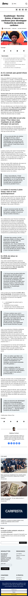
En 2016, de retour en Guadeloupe (13, 67)
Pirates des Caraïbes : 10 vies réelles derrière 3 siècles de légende (12, 499)
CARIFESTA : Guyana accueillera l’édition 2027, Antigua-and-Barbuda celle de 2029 (12, 521)
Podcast (18, 557)
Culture (19, 28)
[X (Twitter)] (16, 9)
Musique (3, 577)
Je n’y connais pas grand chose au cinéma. (14, 58)
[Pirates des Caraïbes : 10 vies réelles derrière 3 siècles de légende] (14, 489)
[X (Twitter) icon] (14, 443)
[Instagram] (20, 9)
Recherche (23, 542)
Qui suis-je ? (19, 577)
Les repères (19, 553)
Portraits (24, 28)
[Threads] (23, 9)
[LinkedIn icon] (11, 443)
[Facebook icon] (9, 443)
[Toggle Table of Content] (24, 56)
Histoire (2, 579)
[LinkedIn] (24, 51)
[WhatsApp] (4, 51)
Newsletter (19, 559)
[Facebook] (10, 51)
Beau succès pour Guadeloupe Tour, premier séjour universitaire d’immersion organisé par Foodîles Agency (13, 476)
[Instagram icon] (17, 443)
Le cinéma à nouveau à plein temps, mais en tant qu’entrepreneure (15, 65)
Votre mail (3, 563)
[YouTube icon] (19, 443)
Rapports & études (20, 555)
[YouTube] (26, 9)
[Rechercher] (26, 4)
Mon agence (19, 579)
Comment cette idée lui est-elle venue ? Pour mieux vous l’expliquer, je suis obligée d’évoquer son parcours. (15, 61)
